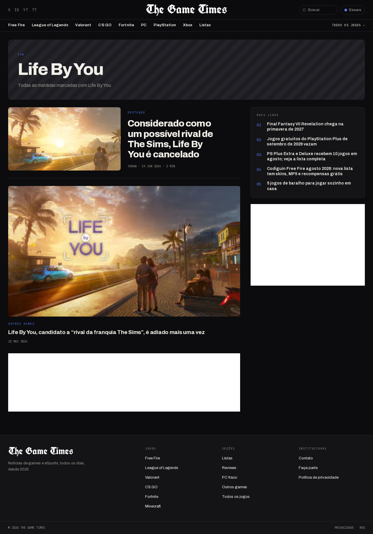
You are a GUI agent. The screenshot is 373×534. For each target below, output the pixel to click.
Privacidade (344, 528)
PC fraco (229, 477)
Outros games (234, 487)
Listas (205, 25)
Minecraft (153, 506)
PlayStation (165, 25)
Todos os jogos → (348, 25)
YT (25, 9)
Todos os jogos (236, 497)
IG (17, 9)
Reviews (229, 468)
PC (144, 25)
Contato (306, 458)
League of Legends (50, 25)
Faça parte (308, 468)
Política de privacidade (319, 477)
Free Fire (16, 25)
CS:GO (105, 25)
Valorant (83, 25)
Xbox (188, 25)
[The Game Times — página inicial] (186, 10)
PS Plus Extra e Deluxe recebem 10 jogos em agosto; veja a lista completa (312, 156)
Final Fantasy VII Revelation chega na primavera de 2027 (305, 126)
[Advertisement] (124, 382)
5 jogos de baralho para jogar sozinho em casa (309, 186)
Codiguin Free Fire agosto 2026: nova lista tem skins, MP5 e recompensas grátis (310, 171)
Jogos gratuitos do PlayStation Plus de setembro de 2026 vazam (307, 141)
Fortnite (126, 25)
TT (34, 9)
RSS (362, 528)
